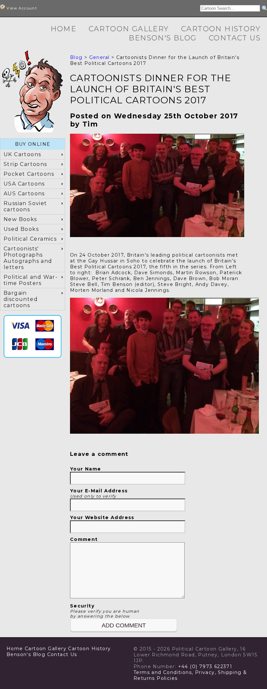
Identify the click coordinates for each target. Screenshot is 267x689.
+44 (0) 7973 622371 (205, 666)
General (99, 57)
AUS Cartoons (24, 193)
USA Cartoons (24, 184)
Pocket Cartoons (29, 174)
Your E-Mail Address (99, 493)
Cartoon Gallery (129, 28)
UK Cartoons (22, 154)
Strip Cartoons (25, 164)
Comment (84, 539)
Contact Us (234, 38)
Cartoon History (220, 28)
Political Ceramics (30, 239)
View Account (21, 8)
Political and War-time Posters (31, 280)
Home (63, 28)
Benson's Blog (162, 38)
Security (105, 611)
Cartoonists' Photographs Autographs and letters (28, 258)
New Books (20, 219)
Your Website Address (102, 517)
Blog (76, 57)
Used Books (21, 229)
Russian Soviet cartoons (25, 206)
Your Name (85, 469)
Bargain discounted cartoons (21, 299)
